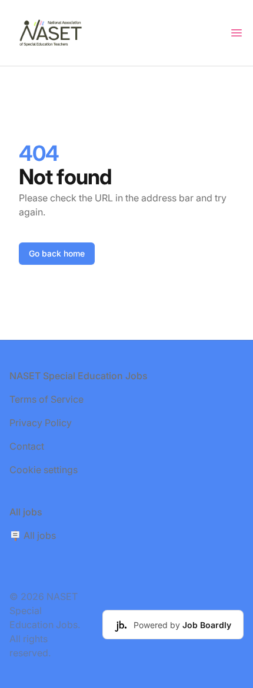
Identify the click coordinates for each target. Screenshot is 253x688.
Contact (26, 446)
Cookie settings (43, 469)
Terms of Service (46, 399)
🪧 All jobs (32, 535)
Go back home (57, 253)
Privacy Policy (40, 423)
